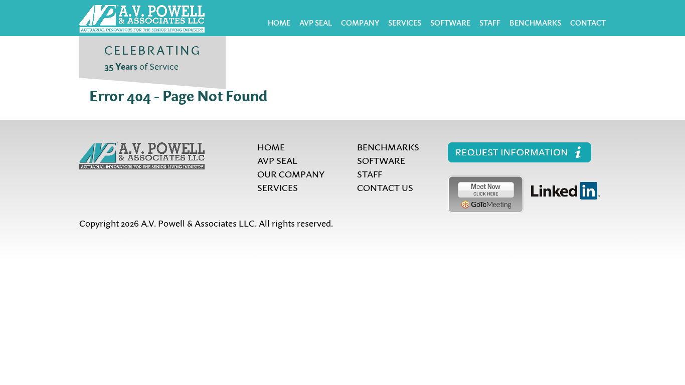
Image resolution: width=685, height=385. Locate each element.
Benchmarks (535, 23)
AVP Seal (315, 23)
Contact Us (385, 187)
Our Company (290, 173)
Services (404, 23)
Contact (588, 23)
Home (279, 23)
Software (450, 23)
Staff (489, 23)
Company (360, 23)
